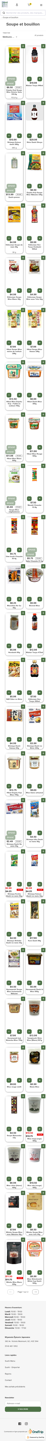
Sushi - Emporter (12, 1367)
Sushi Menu (10, 1361)
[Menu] (41, 4)
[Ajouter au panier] (29, 79)
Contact (8, 1380)
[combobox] (23, 13)
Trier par (6, 33)
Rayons (8, 1374)
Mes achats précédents (15, 1386)
